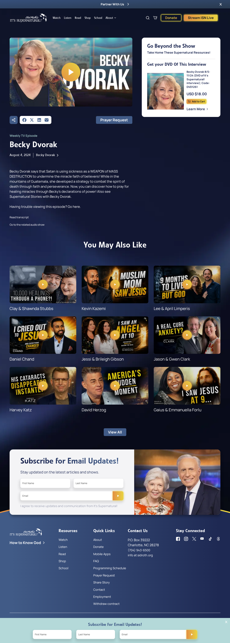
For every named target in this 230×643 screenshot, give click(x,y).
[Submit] (118, 495)
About (109, 18)
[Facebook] (24, 120)
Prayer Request (114, 119)
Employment (102, 597)
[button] (220, 4)
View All (115, 432)
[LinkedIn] (39, 120)
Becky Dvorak (45, 155)
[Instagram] (186, 539)
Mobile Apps (101, 554)
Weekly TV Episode (23, 136)
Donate (171, 17)
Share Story (101, 582)
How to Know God (25, 542)
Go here (74, 206)
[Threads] (218, 539)
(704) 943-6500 (139, 550)
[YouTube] (202, 539)
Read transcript (19, 217)
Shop (88, 18)
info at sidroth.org (140, 555)
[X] (32, 120)
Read (78, 18)
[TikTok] (210, 539)
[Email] (47, 120)
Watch (57, 18)
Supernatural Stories (26, 196)
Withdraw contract (106, 604)
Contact (99, 590)
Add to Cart (198, 101)
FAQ (96, 561)
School (98, 18)
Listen (67, 18)
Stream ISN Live (201, 17)
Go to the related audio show (27, 224)
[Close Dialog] (226, 622)
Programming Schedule (109, 568)
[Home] (28, 18)
